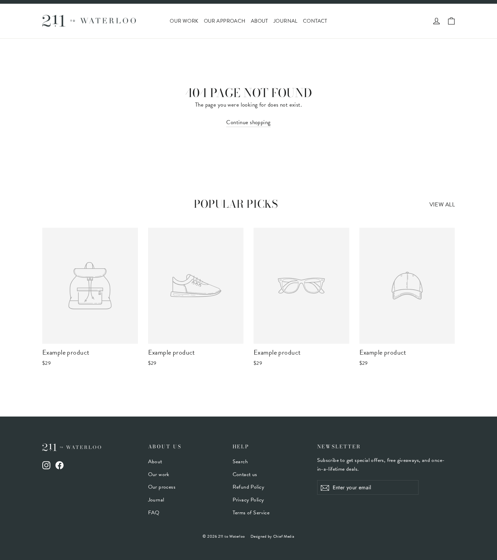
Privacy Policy (248, 500)
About (259, 21)
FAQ (154, 513)
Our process (162, 487)
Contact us (245, 474)
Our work (184, 21)
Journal (286, 21)
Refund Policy (248, 487)
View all (442, 204)
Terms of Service (251, 513)
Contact (315, 21)
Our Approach (224, 21)
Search (240, 461)
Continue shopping (248, 122)
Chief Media (283, 536)
